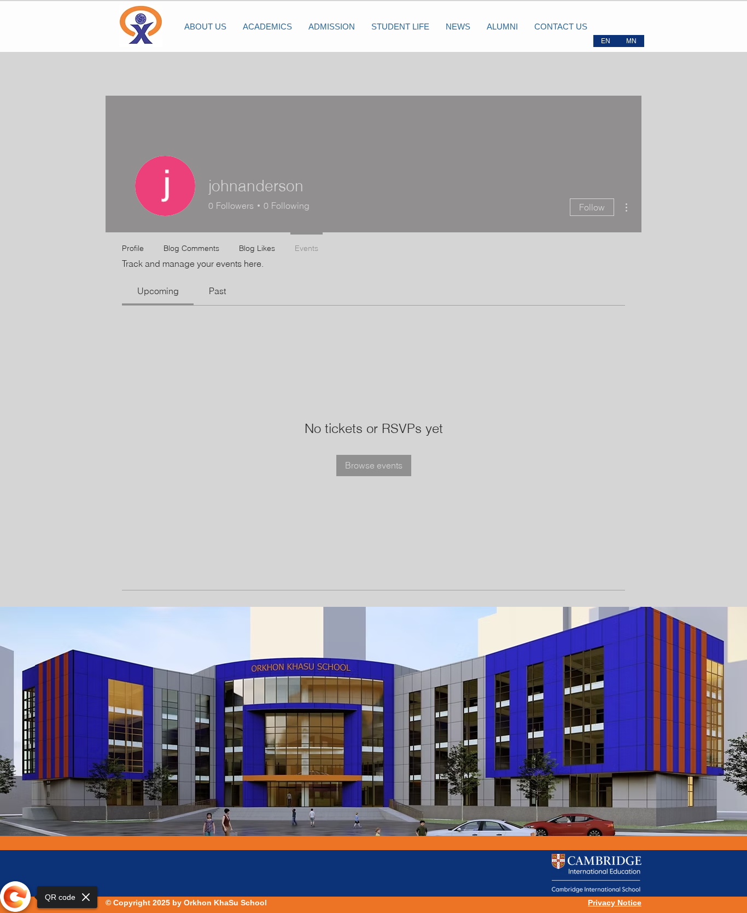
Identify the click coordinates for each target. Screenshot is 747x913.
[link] (158, 290)
